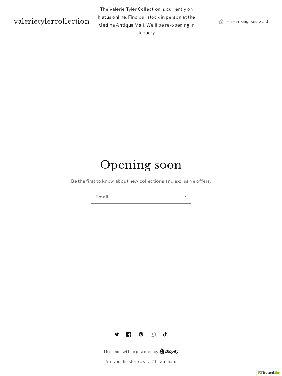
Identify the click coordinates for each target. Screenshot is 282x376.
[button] (243, 21)
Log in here (166, 361)
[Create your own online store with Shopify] (169, 351)
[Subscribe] (184, 197)
